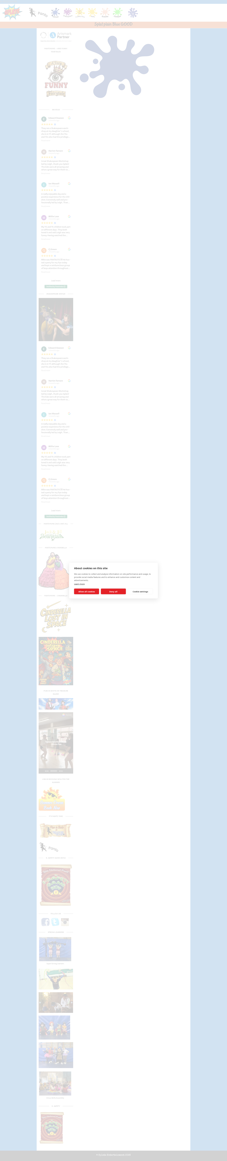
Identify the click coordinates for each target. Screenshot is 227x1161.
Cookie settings (140, 591)
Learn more (79, 584)
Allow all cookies (86, 591)
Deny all (113, 591)
